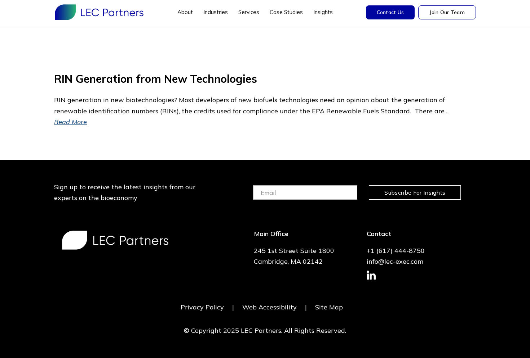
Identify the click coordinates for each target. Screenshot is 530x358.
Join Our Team (447, 12)
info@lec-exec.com (395, 261)
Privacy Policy (202, 307)
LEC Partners (99, 12)
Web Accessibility (269, 307)
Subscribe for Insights (414, 192)
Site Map (329, 307)
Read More (70, 122)
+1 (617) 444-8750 (396, 250)
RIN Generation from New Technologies (155, 79)
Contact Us (390, 12)
